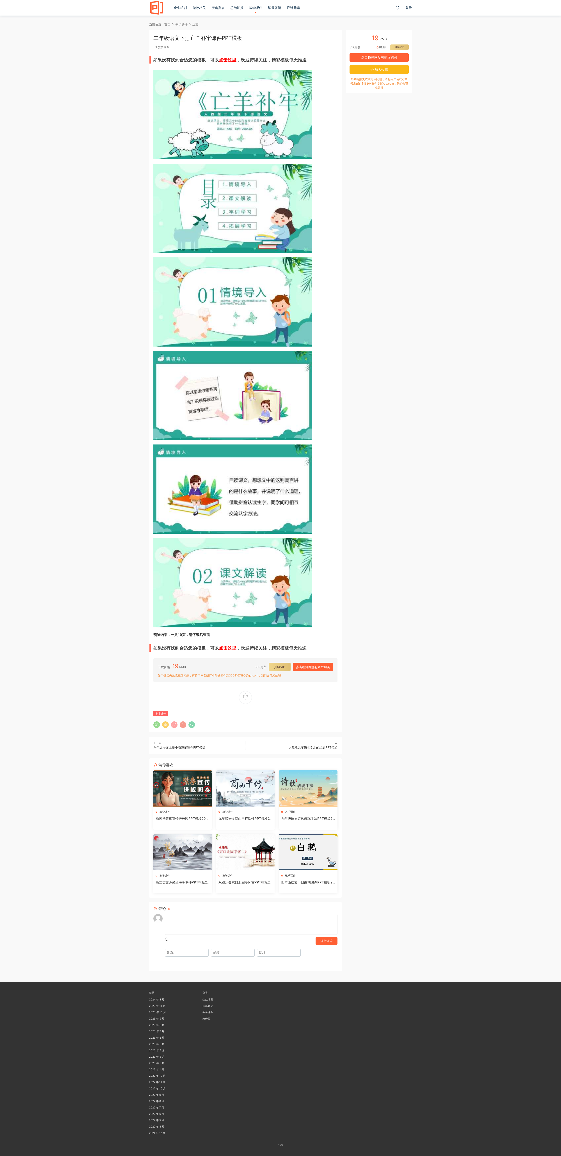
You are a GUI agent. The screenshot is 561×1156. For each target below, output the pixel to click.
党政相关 (199, 8)
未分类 (206, 1018)
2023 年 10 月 (157, 1012)
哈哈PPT (156, 7)
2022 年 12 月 (157, 1075)
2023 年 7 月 (156, 1031)
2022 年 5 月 (156, 1120)
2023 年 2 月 (156, 1063)
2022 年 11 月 (157, 1082)
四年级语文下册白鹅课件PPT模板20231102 (307, 882)
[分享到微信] (156, 724)
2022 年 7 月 (156, 1107)
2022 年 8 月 (156, 1101)
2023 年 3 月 (157, 1056)
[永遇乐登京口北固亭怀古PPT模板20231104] (245, 852)
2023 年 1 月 (156, 1069)
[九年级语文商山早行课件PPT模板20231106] (245, 788)
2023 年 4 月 (157, 1050)
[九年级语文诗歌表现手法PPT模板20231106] (308, 788)
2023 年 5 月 (156, 1044)
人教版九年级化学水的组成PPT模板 (313, 747)
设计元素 (293, 8)
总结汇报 (236, 8)
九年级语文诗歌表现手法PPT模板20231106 (307, 818)
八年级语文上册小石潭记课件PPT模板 (179, 747)
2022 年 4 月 (156, 1126)
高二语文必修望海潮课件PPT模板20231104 (182, 882)
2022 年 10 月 (157, 1088)
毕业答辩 (274, 8)
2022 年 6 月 (156, 1113)
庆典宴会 (218, 8)
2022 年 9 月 (156, 1094)
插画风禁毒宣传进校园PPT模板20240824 (182, 818)
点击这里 (227, 59)
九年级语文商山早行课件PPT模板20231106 (245, 818)
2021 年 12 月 (157, 1133)
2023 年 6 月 (156, 1037)
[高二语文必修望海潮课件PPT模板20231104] (182, 852)
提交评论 (326, 941)
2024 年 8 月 (156, 999)
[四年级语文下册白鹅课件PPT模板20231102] (308, 852)
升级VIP (279, 667)
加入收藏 (381, 69)
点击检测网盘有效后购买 (313, 667)
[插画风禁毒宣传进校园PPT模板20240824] (182, 788)
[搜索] (397, 7)
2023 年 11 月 (157, 1005)
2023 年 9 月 (156, 1018)
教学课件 (255, 8)
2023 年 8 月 (156, 1025)
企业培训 (180, 8)
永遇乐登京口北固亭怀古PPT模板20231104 (245, 882)
